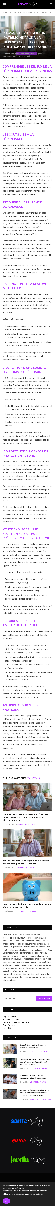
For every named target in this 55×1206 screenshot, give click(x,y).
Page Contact (9, 1025)
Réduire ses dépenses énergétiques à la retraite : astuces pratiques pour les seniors (26, 862)
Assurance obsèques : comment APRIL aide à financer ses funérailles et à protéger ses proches (35, 1062)
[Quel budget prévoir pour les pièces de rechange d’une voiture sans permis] (27, 887)
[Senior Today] (27, 4)
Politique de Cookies (12, 1019)
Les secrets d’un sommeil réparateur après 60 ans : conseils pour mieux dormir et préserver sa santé (34, 1093)
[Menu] (4, 4)
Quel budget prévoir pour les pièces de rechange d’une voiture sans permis (27, 906)
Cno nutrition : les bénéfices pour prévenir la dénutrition (33, 1046)
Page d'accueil (9, 1017)
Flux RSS (7, 1028)
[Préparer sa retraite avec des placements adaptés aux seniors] (10, 1079)
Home (5, 12)
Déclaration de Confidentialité (16, 1022)
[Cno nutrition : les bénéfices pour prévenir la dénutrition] (10, 1049)
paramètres (37, 1194)
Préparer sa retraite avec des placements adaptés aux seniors (33, 1077)
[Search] (51, 4)
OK (6, 1201)
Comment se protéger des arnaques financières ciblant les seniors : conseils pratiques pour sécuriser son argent (26, 817)
